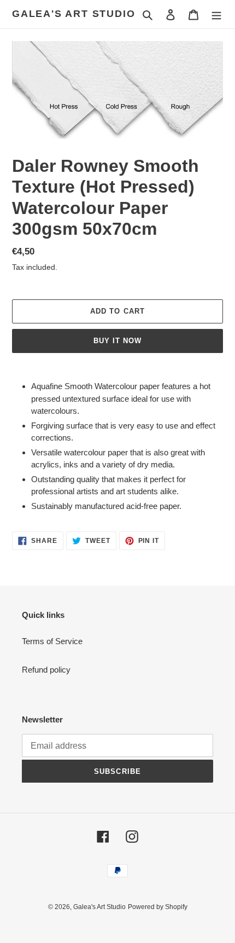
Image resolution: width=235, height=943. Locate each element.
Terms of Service (52, 641)
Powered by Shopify (157, 907)
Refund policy (46, 669)
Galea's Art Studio (73, 13)
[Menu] (216, 14)
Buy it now (117, 341)
